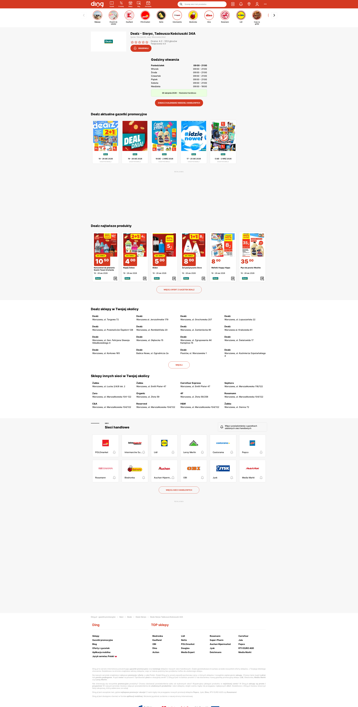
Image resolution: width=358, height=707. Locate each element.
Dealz (129, 617)
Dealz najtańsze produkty (111, 226)
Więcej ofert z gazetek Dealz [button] (179, 290)
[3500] (252, 245)
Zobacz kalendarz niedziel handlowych (179, 103)
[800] (223, 245)
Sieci (107, 423)
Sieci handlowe (117, 427)
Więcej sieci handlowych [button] (179, 490)
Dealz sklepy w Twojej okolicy (115, 309)
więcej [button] (179, 365)
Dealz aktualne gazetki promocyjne (119, 114)
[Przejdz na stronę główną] (97, 4)
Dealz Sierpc (141, 617)
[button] (233, 4)
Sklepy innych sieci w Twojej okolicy (120, 376)
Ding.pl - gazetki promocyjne (103, 617)
